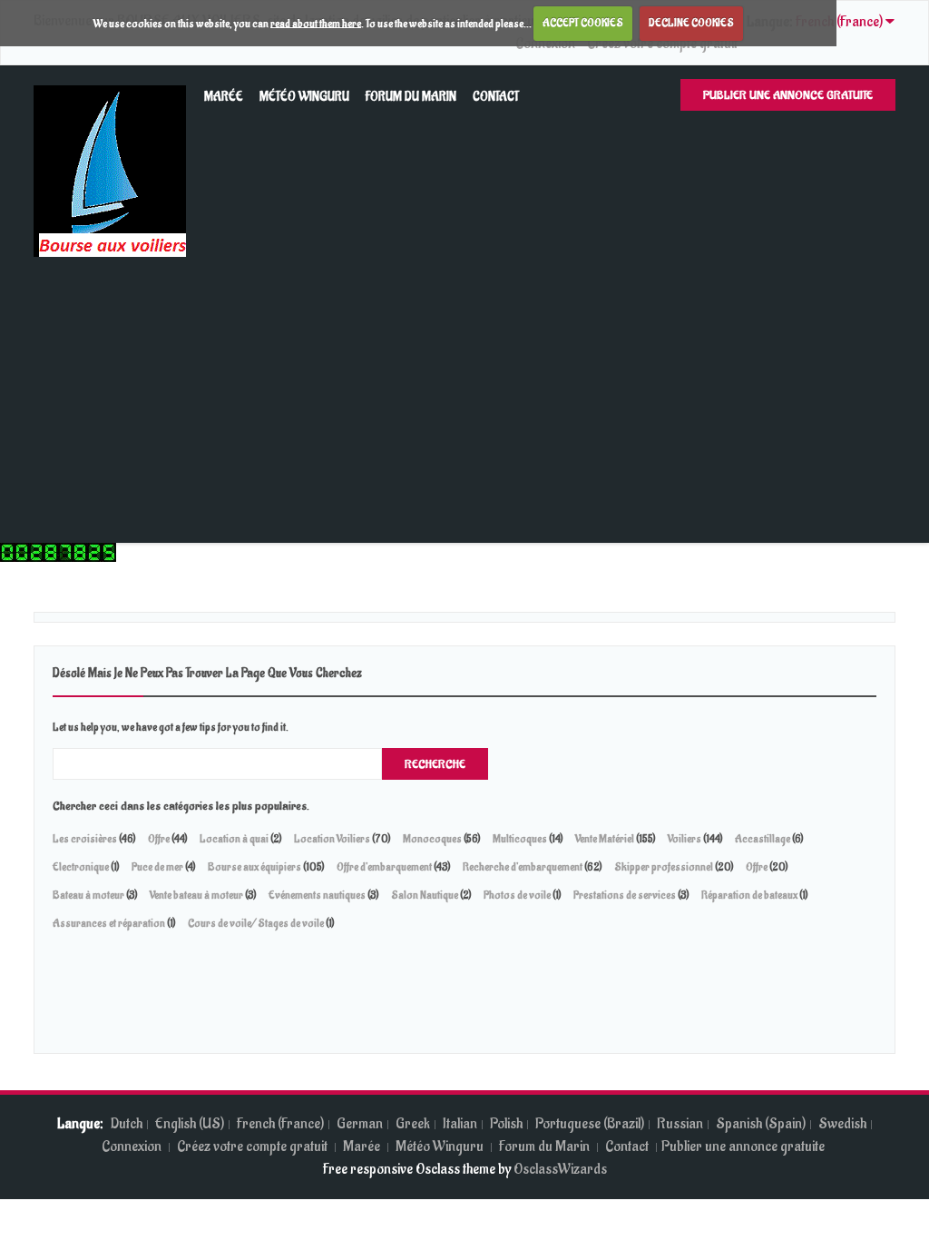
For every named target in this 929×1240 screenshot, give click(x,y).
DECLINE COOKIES (691, 22)
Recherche (435, 764)
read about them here (315, 22)
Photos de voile (517, 895)
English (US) (189, 1124)
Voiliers (684, 839)
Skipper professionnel (663, 867)
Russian (680, 1124)
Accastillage (762, 839)
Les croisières (85, 839)
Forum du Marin (411, 96)
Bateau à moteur (89, 895)
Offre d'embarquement (384, 867)
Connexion (133, 1146)
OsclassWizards (560, 1169)
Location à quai (234, 839)
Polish (506, 1124)
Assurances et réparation (109, 923)
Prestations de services (624, 895)
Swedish (842, 1124)
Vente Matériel (604, 839)
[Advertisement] (464, 393)
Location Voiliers (332, 839)
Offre (159, 839)
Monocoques (432, 839)
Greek (413, 1124)
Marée (223, 96)
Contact (496, 96)
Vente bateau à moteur (197, 895)
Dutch (126, 1124)
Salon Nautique (424, 895)
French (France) (280, 1124)
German (360, 1124)
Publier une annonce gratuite (788, 95)
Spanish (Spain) (761, 1124)
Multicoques (520, 839)
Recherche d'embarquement (522, 867)
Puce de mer (158, 867)
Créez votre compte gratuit (253, 1146)
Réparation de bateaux (750, 895)
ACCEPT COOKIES (583, 22)
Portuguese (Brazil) (589, 1124)
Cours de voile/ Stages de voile (256, 923)
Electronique (81, 867)
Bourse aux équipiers (254, 867)
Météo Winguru (304, 96)
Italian (460, 1124)
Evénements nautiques (317, 895)
